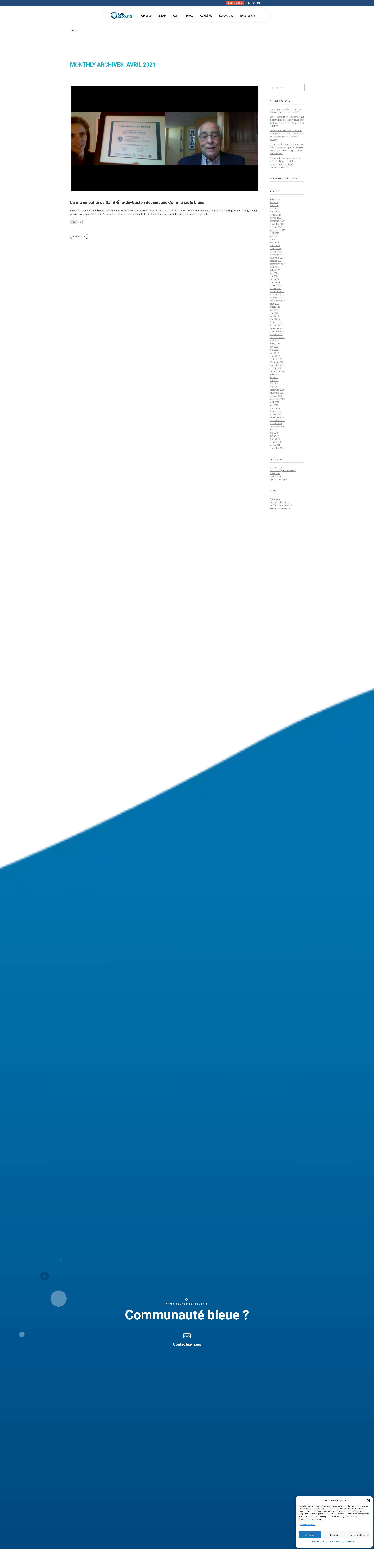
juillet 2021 (275, 374)
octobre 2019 (276, 423)
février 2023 (275, 322)
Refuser (334, 1534)
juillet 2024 (275, 270)
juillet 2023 (275, 306)
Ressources (276, 476)
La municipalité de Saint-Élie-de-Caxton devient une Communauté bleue (137, 203)
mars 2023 (275, 319)
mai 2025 (274, 239)
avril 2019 (274, 435)
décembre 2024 (277, 254)
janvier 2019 (275, 445)
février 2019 (275, 442)
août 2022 (274, 340)
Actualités (276, 467)
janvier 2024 (275, 288)
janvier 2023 (275, 325)
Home (74, 30)
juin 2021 (274, 377)
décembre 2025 (277, 220)
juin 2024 (274, 273)
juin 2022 (274, 346)
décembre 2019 (277, 417)
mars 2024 (275, 282)
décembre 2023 (277, 291)
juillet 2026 (275, 199)
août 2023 (274, 303)
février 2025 (275, 248)
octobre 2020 (276, 395)
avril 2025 (274, 242)
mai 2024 (274, 276)
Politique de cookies (320, 1541)
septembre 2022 (277, 337)
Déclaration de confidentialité (342, 1541)
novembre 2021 (277, 365)
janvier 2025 (275, 251)
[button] (368, 1500)
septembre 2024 (277, 263)
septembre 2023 (277, 300)
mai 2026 (274, 205)
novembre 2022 (277, 331)
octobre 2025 (276, 227)
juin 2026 (274, 202)
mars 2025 (275, 245)
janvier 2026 (275, 217)
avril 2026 (274, 208)
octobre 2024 (276, 260)
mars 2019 (275, 438)
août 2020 (274, 402)
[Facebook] (249, 3)
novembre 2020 (277, 392)
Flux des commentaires (281, 505)
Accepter (310, 1534)
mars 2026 (275, 211)
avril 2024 (274, 279)
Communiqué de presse (283, 470)
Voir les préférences (359, 1534)
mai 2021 (274, 380)
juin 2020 (274, 405)
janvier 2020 (275, 414)
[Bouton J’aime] (73, 222)
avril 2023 (274, 316)
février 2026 (275, 214)
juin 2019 (274, 429)
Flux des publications (279, 502)
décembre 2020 (277, 389)
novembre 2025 (277, 224)
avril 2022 (274, 353)
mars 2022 (275, 356)
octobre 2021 (276, 368)
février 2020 (275, 411)
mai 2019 (274, 432)
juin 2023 (274, 310)
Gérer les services (307, 1524)
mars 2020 (275, 408)
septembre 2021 (277, 371)
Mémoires (275, 473)
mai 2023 (274, 313)
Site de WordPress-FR (280, 508)
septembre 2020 (277, 399)
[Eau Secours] (121, 15)
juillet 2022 (275, 343)
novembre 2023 (277, 294)
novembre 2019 (277, 420)
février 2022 (275, 359)
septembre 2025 (277, 230)
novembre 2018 (277, 448)
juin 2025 (274, 236)
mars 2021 (275, 386)
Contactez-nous (187, 1344)
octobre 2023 (276, 297)
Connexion (275, 499)
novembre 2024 (277, 257)
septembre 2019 (277, 426)
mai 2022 (274, 349)
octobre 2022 (276, 334)
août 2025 (274, 233)
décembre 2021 (277, 362)
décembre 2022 (277, 328)
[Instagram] (254, 3)
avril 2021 (274, 383)
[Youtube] (258, 3)
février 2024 (275, 285)
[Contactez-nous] (187, 1335)
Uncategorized (278, 479)
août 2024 (274, 267)
